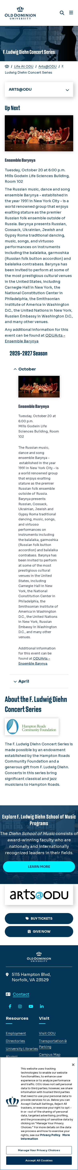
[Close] (73, 1064)
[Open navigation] (71, 12)
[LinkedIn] (42, 1006)
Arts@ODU (47, 66)
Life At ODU (23, 66)
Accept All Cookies (39, 1160)
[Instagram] (20, 1006)
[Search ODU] (62, 12)
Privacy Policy (50, 1135)
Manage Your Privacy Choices (39, 1150)
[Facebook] (10, 1006)
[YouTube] (31, 1006)
